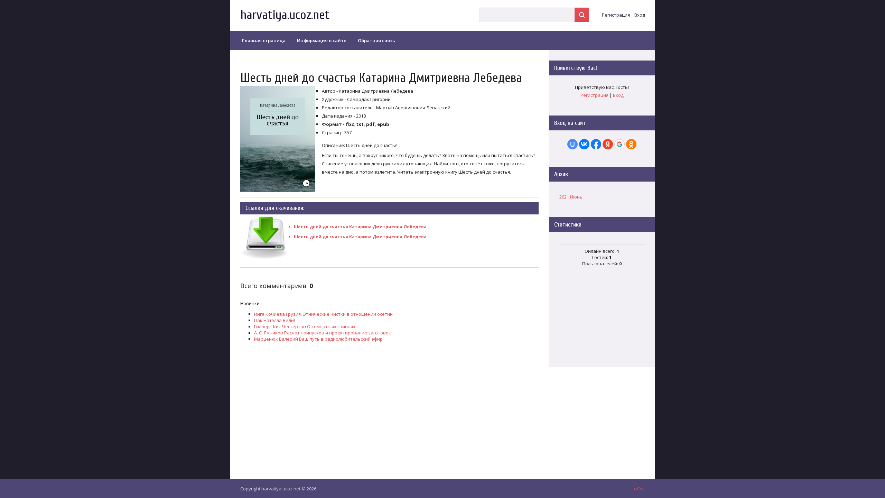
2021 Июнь (571, 197)
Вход (639, 15)
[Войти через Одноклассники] (631, 144)
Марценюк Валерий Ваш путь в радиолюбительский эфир (318, 339)
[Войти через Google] (619, 144)
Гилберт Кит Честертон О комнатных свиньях (304, 326)
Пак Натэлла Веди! (274, 320)
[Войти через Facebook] (596, 144)
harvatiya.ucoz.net (284, 15)
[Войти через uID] (572, 144)
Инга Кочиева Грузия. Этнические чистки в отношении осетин (323, 314)
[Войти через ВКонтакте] (584, 144)
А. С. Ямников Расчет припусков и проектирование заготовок (322, 333)
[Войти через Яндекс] (608, 144)
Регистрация (616, 15)
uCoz (639, 489)
